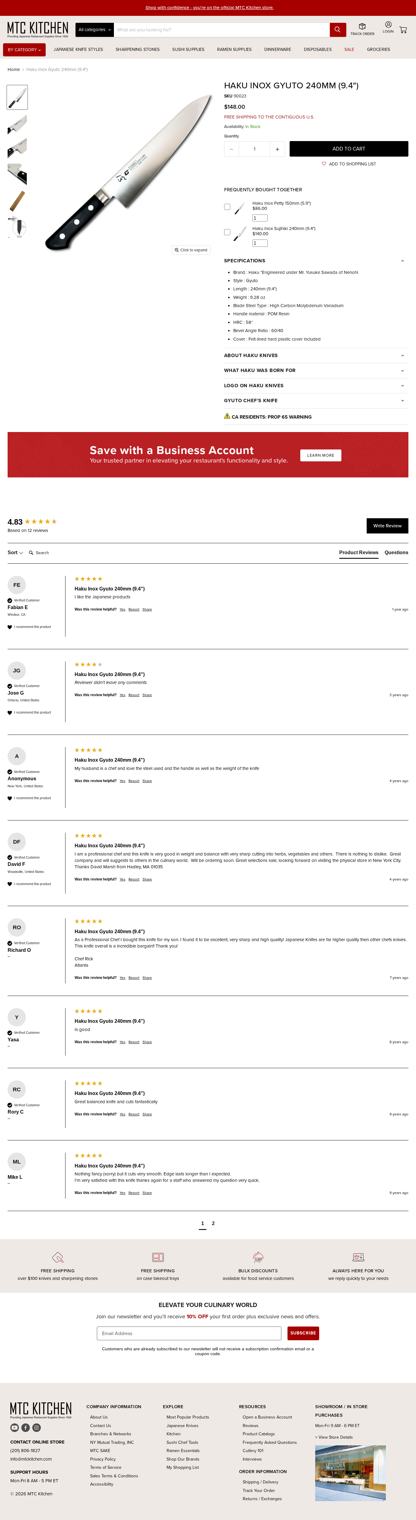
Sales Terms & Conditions (114, 1476)
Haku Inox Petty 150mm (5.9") (281, 203)
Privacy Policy (103, 1459)
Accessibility (101, 1484)
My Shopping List (183, 1467)
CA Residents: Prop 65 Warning (272, 416)
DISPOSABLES (318, 49)
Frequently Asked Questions (270, 1442)
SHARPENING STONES (138, 49)
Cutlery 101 (253, 1450)
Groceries (378, 49)
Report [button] (134, 609)
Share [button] (147, 609)
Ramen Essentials (183, 1450)
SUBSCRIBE (303, 1333)
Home (14, 69)
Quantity (231, 136)
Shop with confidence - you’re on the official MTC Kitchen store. (210, 7)
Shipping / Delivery (260, 1482)
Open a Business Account (267, 1417)
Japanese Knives (183, 1426)
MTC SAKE (100, 1450)
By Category (23, 50)
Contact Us (100, 1426)
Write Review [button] (387, 525)
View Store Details (336, 1437)
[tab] (359, 553)
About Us (99, 1417)
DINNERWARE (277, 49)
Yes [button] (122, 609)
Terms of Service (106, 1467)
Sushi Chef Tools (182, 1442)
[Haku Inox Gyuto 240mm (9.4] (17, 97)
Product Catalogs (259, 1434)
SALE (349, 49)
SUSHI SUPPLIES (188, 49)
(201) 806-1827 (25, 1450)
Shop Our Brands (183, 1459)
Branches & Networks (110, 1434)
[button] (349, 164)
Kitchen (174, 1434)
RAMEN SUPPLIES (234, 49)
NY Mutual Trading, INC (112, 1442)
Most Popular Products (188, 1417)
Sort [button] (13, 552)
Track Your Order (259, 1490)
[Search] (338, 30)
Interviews (252, 1459)
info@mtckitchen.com (31, 1459)
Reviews (251, 1426)
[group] (40, 521)
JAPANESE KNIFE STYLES (78, 49)
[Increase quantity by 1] (277, 149)
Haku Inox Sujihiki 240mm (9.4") (284, 228)
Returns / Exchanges (262, 1499)
